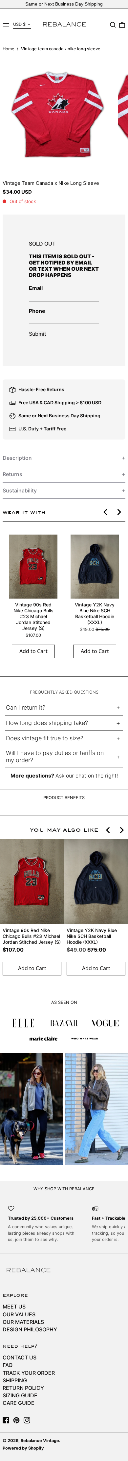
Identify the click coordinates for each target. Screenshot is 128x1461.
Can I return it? (25, 707)
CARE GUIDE (18, 1403)
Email (36, 288)
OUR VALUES (19, 1314)
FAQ (7, 1365)
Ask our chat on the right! (86, 775)
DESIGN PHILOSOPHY (30, 1329)
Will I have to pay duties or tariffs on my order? (55, 756)
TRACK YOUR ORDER (29, 1373)
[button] (113, 25)
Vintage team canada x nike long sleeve (60, 48)
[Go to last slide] (105, 512)
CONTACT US (19, 1357)
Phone (37, 311)
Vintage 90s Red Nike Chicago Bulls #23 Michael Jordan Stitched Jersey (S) (33, 616)
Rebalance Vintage (40, 1440)
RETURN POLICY (23, 1388)
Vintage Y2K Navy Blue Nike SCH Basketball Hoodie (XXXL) (95, 613)
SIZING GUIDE (20, 1395)
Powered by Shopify (23, 1448)
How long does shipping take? (47, 722)
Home (8, 48)
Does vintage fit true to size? (44, 738)
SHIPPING (15, 1380)
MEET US (14, 1306)
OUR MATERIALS (23, 1322)
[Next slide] (118, 512)
